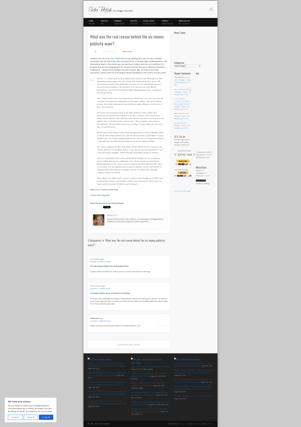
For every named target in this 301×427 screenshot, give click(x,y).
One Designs (197, 424)
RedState (197, 359)
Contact (104, 22)
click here (208, 155)
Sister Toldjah (205, 176)
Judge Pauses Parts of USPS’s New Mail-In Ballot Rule (150, 367)
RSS (202, 171)
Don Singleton (95, 259)
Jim (175, 123)
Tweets (167, 22)
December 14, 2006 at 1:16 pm (100, 262)
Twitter (191, 9)
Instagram (206, 9)
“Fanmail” (119, 22)
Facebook (186, 9)
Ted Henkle (178, 89)
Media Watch (184, 22)
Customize (15, 417)
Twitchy (108, 359)
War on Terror (128, 52)
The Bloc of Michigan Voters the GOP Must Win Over (193, 396)
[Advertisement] (204, 110)
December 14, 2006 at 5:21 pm (100, 321)
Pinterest (196, 9)
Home (92, 22)
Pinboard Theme (184, 424)
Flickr (201, 9)
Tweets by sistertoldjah (182, 191)
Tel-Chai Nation (95, 286)
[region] (30, 410)
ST (95, 52)
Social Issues (149, 22)
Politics (133, 22)
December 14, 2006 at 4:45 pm (100, 289)
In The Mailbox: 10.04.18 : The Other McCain (181, 101)
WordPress (209, 424)
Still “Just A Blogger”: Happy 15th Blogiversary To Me (182, 92)
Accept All (46, 417)
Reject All (30, 417)
